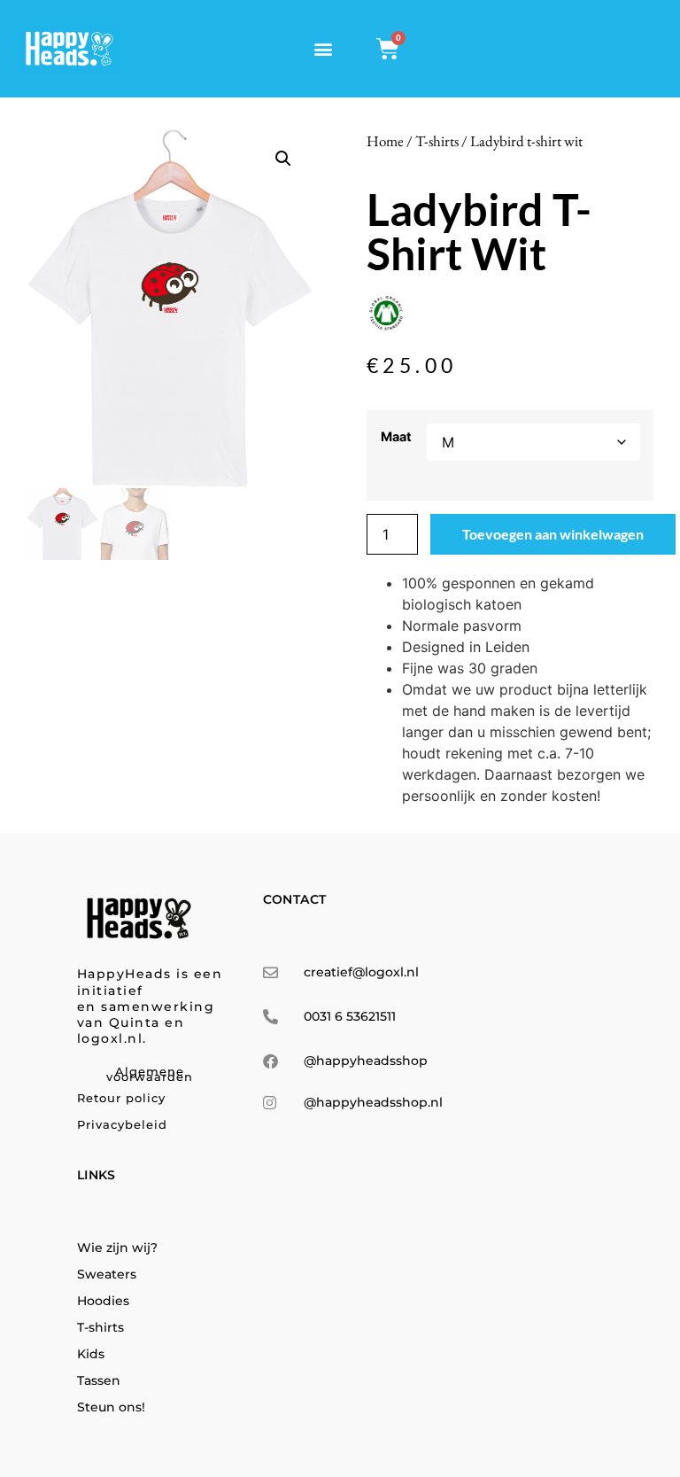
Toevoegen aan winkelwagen (553, 533)
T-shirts (437, 141)
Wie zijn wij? (117, 1247)
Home (385, 141)
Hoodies (103, 1301)
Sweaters (106, 1274)
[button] (322, 49)
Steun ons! (111, 1407)
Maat (396, 437)
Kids (90, 1354)
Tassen (98, 1380)
